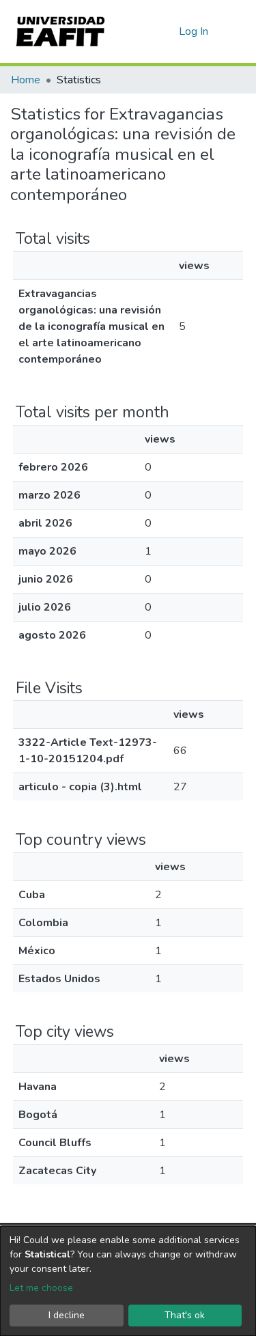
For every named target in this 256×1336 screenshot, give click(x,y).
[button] (166, 31)
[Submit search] (146, 31)
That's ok (185, 1315)
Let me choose (41, 1287)
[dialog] (128, 1281)
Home (25, 79)
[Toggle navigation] (237, 31)
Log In (194, 31)
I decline (66, 1315)
